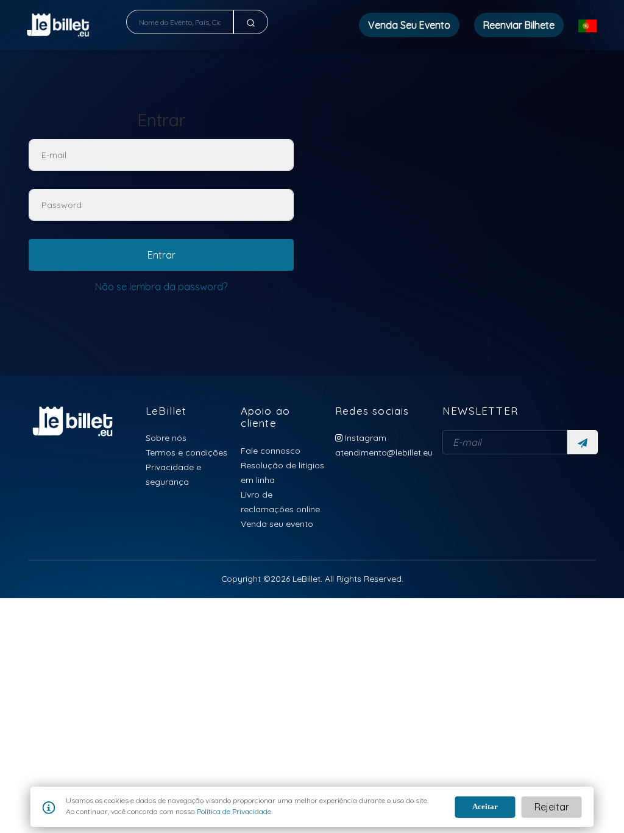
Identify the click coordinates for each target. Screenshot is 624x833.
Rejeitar (551, 807)
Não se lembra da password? (161, 287)
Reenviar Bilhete (519, 25)
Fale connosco (270, 450)
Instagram (364, 437)
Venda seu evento (277, 523)
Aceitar (485, 806)
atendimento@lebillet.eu (384, 452)
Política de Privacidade (233, 811)
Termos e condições (186, 452)
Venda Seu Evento (409, 25)
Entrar (161, 255)
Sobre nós (166, 437)
